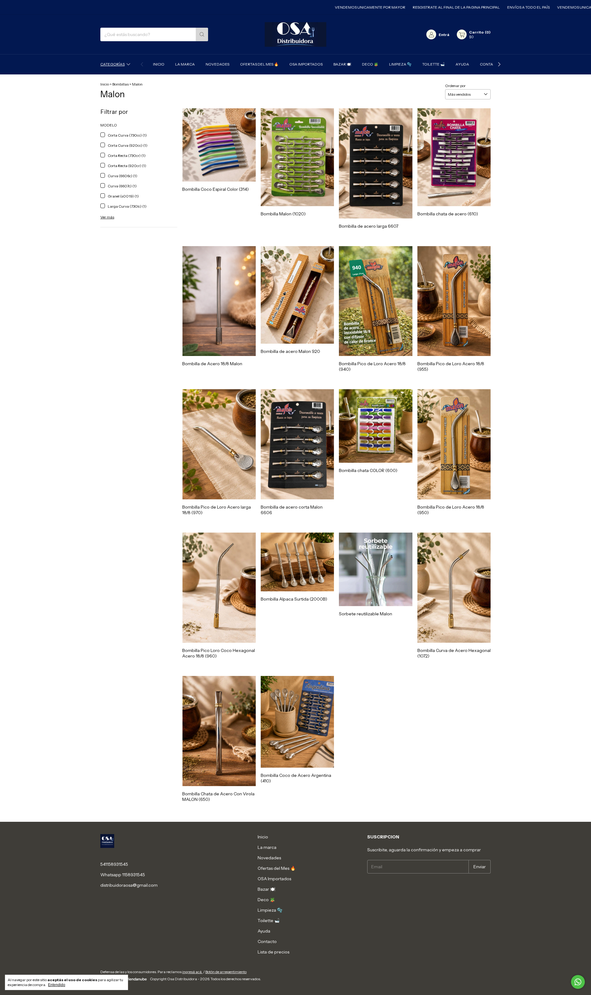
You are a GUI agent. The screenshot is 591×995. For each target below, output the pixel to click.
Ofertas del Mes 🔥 (259, 64)
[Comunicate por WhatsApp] (578, 982)
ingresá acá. (192, 971)
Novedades (217, 64)
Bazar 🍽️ (342, 64)
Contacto (490, 64)
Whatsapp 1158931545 (122, 874)
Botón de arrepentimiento (226, 971)
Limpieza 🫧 (400, 64)
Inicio (158, 64)
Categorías (112, 64)
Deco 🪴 (370, 64)
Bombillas (120, 84)
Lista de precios (273, 952)
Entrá (444, 34)
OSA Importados (306, 64)
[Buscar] (202, 34)
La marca (185, 64)
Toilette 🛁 (433, 64)
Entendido (56, 985)
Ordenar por (455, 85)
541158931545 (114, 864)
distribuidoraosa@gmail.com (129, 885)
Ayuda (462, 64)
